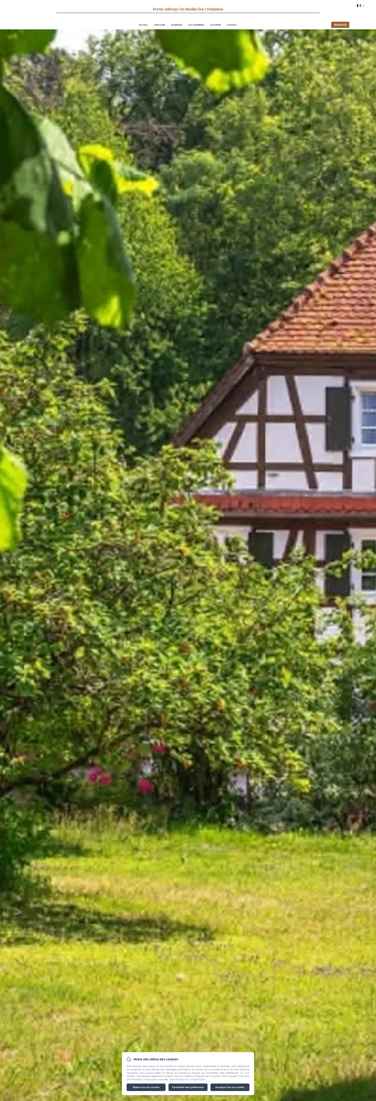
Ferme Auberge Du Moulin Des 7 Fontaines (188, 8)
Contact (232, 24)
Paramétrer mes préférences (188, 1087)
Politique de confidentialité (190, 1079)
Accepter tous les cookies (230, 1087)
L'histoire (159, 24)
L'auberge (176, 24)
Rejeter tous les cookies (146, 1087)
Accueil (143, 24)
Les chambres (196, 24)
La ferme (215, 24)
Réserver (340, 25)
